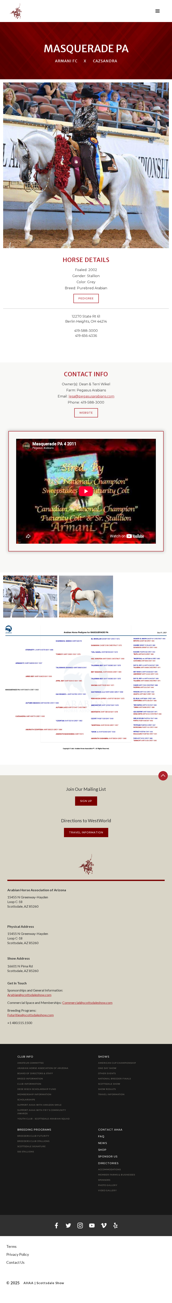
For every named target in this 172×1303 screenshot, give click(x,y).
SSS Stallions (25, 1151)
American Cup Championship (117, 1063)
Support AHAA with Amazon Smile (39, 1105)
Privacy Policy (17, 1254)
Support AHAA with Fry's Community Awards (41, 1112)
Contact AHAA (110, 1129)
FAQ (101, 1136)
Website (86, 412)
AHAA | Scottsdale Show (43, 1283)
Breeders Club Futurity (33, 1136)
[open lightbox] (30, 597)
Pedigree (86, 298)
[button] (157, 11)
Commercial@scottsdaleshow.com (87, 1003)
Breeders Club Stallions (33, 1141)
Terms (11, 1246)
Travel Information (111, 1094)
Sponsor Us (107, 1156)
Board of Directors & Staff (35, 1073)
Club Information (29, 1084)
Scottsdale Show (109, 1084)
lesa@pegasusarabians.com (91, 396)
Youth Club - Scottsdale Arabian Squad (43, 1118)
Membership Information (34, 1094)
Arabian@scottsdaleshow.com (29, 995)
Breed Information (30, 1078)
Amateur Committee (30, 1063)
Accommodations (109, 1169)
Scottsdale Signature (31, 1146)
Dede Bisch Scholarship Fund (36, 1089)
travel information (86, 832)
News (102, 1143)
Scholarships (26, 1099)
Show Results (107, 1089)
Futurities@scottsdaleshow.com (30, 1015)
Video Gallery (107, 1190)
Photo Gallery (107, 1185)
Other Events (107, 1073)
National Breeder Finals (114, 1078)
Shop (102, 1149)
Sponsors (104, 1180)
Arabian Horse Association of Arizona (42, 1068)
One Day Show (107, 1068)
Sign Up (86, 801)
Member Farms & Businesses (116, 1174)
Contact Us (15, 1262)
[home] (15, 11)
